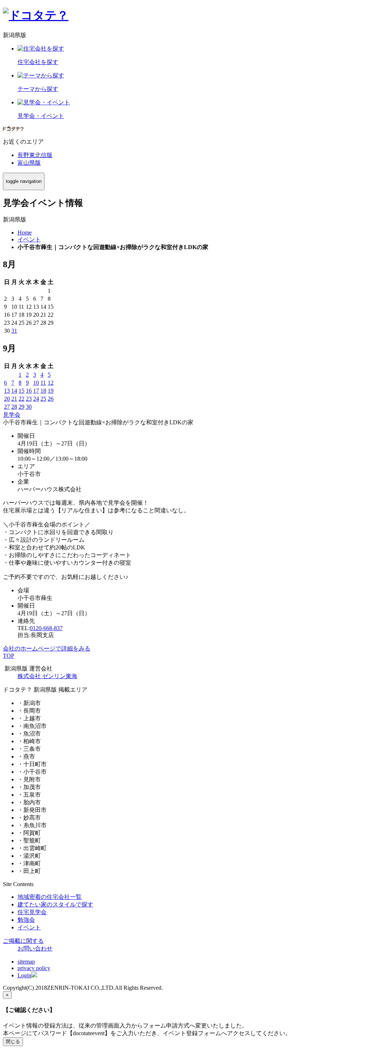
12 (51, 383)
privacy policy (33, 968)
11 (43, 383)
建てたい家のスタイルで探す (55, 904)
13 (7, 391)
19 (51, 391)
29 (21, 407)
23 (29, 399)
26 (51, 399)
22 (21, 399)
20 (7, 399)
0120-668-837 (46, 628)
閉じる (13, 1041)
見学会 (11, 415)
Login (24, 975)
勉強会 (26, 920)
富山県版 (29, 163)
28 (14, 407)
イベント (29, 927)
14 (14, 391)
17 (36, 391)
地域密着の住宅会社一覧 (49, 897)
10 (36, 383)
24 (36, 399)
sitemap (26, 961)
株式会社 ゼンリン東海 (47, 676)
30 (29, 407)
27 (7, 407)
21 (14, 399)
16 (29, 391)
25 (43, 399)
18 (43, 391)
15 (21, 391)
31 (14, 331)
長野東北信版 (34, 155)
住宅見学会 (32, 912)
